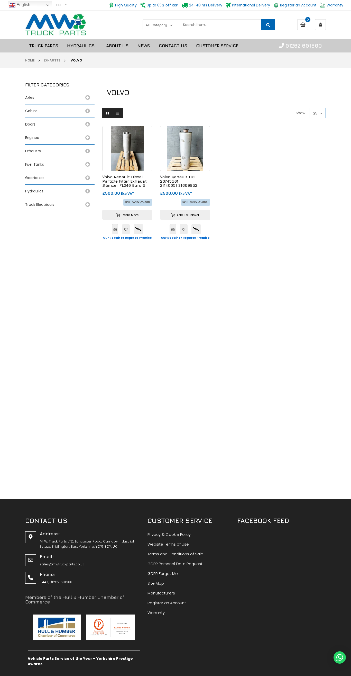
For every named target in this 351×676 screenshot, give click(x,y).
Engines (32, 137)
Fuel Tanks (34, 164)
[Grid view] (107, 113)
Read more (130, 215)
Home (30, 60)
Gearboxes (34, 177)
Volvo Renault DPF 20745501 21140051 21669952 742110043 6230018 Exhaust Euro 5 (179, 181)
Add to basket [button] (188, 215)
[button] (340, 657)
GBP (59, 5)
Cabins (31, 110)
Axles (30, 97)
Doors (30, 124)
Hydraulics (35, 191)
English (22, 5)
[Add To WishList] (126, 229)
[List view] (118, 113)
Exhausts (51, 60)
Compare (115, 229)
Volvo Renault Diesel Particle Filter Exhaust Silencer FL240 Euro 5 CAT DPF (124, 181)
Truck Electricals (39, 204)
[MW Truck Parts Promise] (138, 229)
